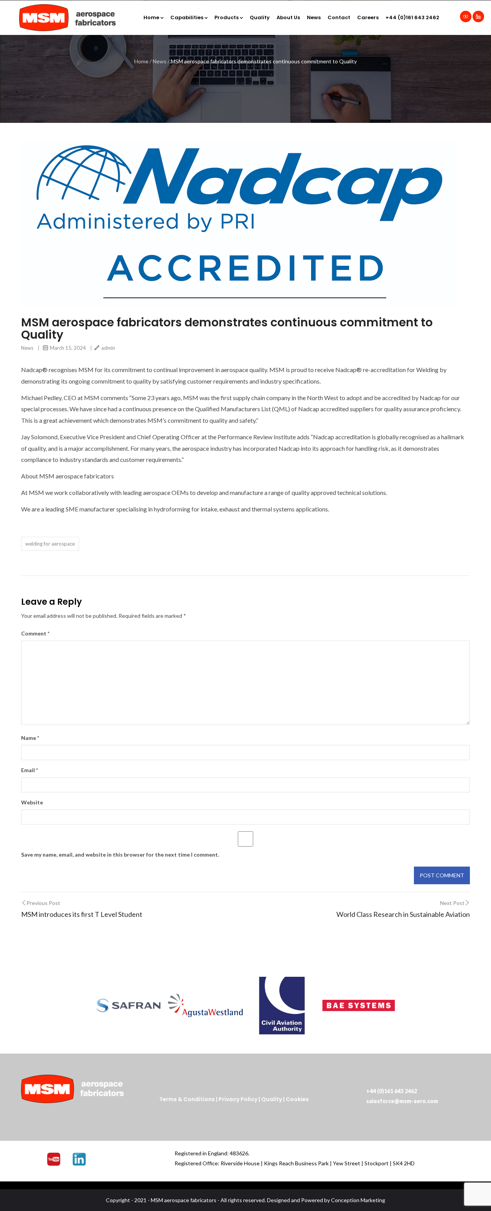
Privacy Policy (238, 1099)
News (314, 17)
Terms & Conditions (187, 1099)
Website (32, 802)
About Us (288, 17)
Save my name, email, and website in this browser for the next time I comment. (120, 854)
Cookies (297, 1099)
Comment (35, 633)
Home (151, 17)
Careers (368, 17)
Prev (102, 1005)
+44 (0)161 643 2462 (412, 17)
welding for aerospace (50, 544)
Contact (339, 17)
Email (29, 770)
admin (108, 348)
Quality (260, 17)
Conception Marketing (358, 1200)
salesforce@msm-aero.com (402, 1101)
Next (389, 1005)
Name (30, 738)
